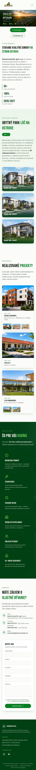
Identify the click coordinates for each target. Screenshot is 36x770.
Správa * (8, 684)
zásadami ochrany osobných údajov (20, 701)
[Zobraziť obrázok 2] (16, 326)
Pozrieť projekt (16, 30)
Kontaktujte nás (18, 35)
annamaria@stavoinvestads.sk (17, 633)
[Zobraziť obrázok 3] (25, 326)
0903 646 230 (17, 627)
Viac (5, 134)
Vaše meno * (9, 651)
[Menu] (32, 5)
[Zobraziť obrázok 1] (7, 326)
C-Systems (22, 767)
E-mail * (7, 659)
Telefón (7, 667)
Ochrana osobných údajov (11, 765)
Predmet (8, 676)
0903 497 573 (18, 624)
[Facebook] (9, 754)
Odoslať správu (17, 706)
